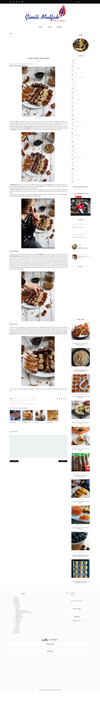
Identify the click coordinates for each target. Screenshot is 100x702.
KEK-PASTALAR (75, 95)
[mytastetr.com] (77, 620)
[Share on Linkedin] (64, 399)
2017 (16, 631)
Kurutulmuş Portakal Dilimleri (80, 394)
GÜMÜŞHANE (32, 398)
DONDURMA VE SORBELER (77, 77)
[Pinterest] (19, 1)
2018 (16, 629)
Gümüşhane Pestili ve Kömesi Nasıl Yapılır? (21, 64)
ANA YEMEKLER (75, 59)
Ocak (17, 628)
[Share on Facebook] (57, 399)
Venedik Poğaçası (82, 254)
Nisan (17, 624)
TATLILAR (36, 404)
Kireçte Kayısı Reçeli (80, 525)
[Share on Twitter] (59, 399)
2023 (16, 597)
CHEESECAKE (75, 72)
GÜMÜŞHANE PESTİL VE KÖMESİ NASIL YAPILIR (19, 400)
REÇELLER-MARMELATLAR (77, 126)
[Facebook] (10, 1)
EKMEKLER (74, 81)
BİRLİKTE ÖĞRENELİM (76, 68)
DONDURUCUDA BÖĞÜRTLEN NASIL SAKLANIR (80, 552)
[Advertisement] (38, 45)
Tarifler (50, 27)
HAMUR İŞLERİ (75, 90)
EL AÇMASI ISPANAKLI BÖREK (80, 368)
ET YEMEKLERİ (75, 86)
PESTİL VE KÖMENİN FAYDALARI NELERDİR (18, 404)
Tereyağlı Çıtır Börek (80, 499)
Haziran (17, 621)
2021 (16, 600)
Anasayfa (41, 27)
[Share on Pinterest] (62, 399)
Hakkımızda (59, 27)
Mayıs (17, 622)
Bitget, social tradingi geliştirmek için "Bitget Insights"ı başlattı (80, 235)
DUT (15, 398)
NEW (35, 400)
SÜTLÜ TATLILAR (75, 139)
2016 (16, 632)
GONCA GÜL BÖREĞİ (80, 579)
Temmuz (18, 619)
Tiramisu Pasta (19, 613)
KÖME (31, 400)
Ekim (17, 608)
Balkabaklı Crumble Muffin (82, 245)
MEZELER (74, 108)
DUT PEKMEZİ (20, 398)
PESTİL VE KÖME (17, 402)
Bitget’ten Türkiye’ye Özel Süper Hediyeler (79, 225)
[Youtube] (22, 1)
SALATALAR (74, 130)
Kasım (17, 606)
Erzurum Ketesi (80, 341)
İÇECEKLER (74, 175)
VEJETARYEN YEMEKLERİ (77, 157)
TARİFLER (31, 404)
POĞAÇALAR (74, 117)
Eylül (17, 609)
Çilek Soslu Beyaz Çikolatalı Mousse (23, 612)
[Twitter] (13, 1)
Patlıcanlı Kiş (18, 615)
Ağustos (18, 618)
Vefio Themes (57, 690)
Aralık (17, 605)
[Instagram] (16, 1)
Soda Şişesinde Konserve (80, 473)
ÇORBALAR (74, 166)
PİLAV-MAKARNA (75, 121)
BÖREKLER (74, 64)
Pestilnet (64, 124)
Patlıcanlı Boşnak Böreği (80, 447)
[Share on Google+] (66, 399)
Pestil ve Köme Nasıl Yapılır (22, 610)
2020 (16, 602)
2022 (16, 599)
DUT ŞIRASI (26, 398)
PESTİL (11, 402)
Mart (17, 625)
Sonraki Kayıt (14, 461)
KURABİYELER (75, 104)
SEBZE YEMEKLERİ (76, 135)
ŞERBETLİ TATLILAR (76, 179)
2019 (16, 603)
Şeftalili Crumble (19, 616)
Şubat (17, 627)
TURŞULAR (74, 153)
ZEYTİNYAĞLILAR (75, 162)
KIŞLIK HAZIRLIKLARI (76, 99)
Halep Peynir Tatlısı (80, 420)
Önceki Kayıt (62, 461)
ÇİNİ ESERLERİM (75, 170)
